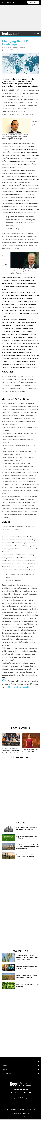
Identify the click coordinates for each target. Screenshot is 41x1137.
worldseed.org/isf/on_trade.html (18, 687)
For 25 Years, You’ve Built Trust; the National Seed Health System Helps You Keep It (27, 847)
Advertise (13, 1109)
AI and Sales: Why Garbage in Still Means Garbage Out (26, 828)
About (6, 1109)
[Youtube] (13, 2)
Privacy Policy (31, 1109)
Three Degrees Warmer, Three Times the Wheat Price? (26, 977)
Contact (21, 1109)
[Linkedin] (11, 2)
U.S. (19, 33)
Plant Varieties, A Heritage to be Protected (27, 986)
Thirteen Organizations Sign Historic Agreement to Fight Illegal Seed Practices (11, 750)
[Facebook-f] (2, 2)
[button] (38, 33)
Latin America (6, 1073)
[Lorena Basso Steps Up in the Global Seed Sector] (31, 747)
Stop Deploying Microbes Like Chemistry (26, 838)
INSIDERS (20, 822)
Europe (4, 1069)
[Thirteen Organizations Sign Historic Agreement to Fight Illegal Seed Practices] (11, 746)
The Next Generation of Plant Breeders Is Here (26, 967)
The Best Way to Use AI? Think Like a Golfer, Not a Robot (26, 856)
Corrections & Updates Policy (21, 1113)
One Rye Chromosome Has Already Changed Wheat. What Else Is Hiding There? (27, 957)
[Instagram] (8, 2)
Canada (4, 1065)
